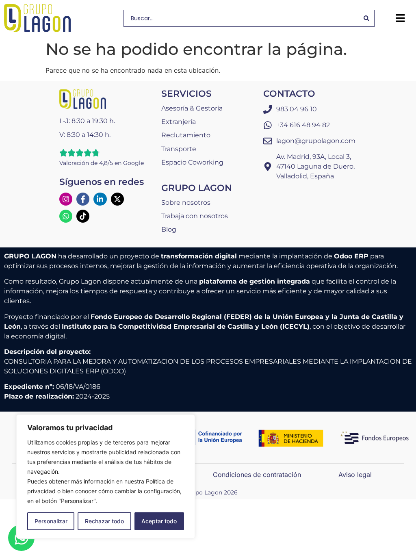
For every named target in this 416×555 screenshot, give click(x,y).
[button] (400, 18)
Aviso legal (355, 474)
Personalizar (51, 521)
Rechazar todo (104, 521)
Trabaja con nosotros (194, 216)
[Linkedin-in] (99, 199)
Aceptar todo (159, 521)
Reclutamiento (185, 135)
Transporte (178, 149)
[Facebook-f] (82, 199)
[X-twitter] (117, 199)
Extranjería (178, 122)
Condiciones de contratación (257, 474)
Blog (168, 229)
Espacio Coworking (192, 162)
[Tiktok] (82, 216)
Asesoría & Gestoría (192, 108)
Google (133, 163)
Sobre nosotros (185, 202)
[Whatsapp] (65, 216)
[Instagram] (65, 199)
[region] (105, 476)
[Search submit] (366, 18)
